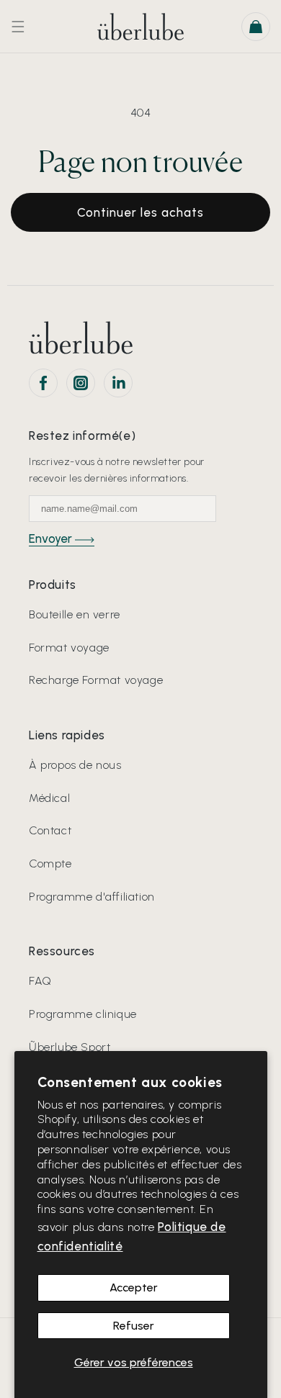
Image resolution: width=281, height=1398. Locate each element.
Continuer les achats (140, 212)
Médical (49, 798)
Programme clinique (83, 1014)
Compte (50, 863)
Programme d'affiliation (92, 896)
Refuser (133, 1325)
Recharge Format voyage (96, 680)
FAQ (40, 981)
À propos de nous (75, 765)
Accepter (134, 1287)
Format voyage (69, 647)
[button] (18, 26)
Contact (50, 830)
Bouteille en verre (74, 614)
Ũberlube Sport (69, 1047)
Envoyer (52, 538)
